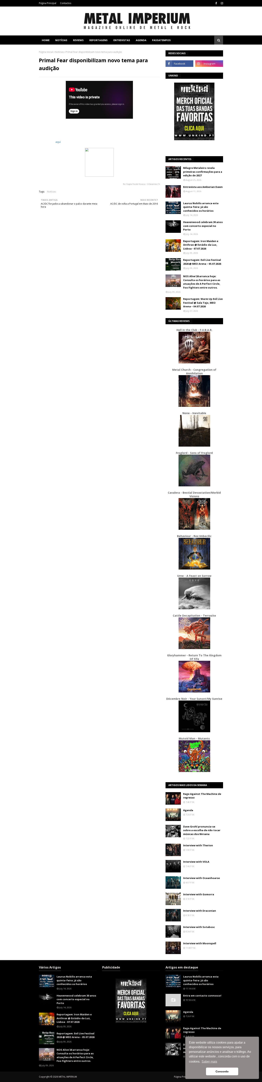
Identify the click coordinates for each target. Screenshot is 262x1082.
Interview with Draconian (199, 910)
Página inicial (46, 52)
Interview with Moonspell (199, 943)
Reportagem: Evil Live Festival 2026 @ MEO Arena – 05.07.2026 (202, 261)
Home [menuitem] (45, 40)
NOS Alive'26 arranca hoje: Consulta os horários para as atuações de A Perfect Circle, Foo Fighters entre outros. (201, 281)
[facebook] (216, 3)
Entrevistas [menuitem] (121, 40)
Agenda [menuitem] (141, 40)
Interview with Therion (198, 845)
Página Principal (47, 3)
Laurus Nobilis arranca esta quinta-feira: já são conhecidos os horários (200, 206)
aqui (58, 142)
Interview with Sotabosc (199, 927)
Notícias (59, 52)
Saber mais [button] (209, 1061)
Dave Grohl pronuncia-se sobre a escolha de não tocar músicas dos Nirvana (201, 830)
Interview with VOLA (196, 861)
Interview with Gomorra (198, 894)
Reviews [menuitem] (78, 40)
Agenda (188, 810)
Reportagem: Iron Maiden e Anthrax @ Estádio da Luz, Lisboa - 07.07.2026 (200, 244)
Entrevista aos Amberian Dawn (203, 187)
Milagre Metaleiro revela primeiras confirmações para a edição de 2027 (202, 171)
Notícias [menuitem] (61, 40)
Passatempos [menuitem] (161, 40)
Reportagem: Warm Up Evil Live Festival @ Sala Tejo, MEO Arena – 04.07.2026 (203, 302)
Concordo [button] (222, 1071)
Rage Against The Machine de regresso (202, 795)
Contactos (65, 3)
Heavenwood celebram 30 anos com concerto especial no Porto (203, 225)
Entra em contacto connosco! (202, 995)
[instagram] (221, 3)
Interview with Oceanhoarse (201, 878)
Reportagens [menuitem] (98, 40)
